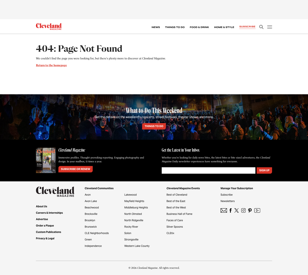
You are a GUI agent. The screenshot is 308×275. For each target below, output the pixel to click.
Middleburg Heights (136, 207)
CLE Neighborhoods (97, 233)
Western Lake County (137, 246)
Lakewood (130, 194)
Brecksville (91, 214)
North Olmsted (133, 214)
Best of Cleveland (177, 194)
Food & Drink (199, 27)
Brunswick (91, 226)
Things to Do (175, 27)
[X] (236, 210)
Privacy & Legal (45, 238)
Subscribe (247, 26)
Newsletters (228, 201)
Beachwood (92, 207)
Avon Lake (91, 201)
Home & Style (224, 27)
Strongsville (131, 239)
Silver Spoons (175, 226)
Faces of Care (175, 220)
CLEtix (170, 233)
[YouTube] (257, 210)
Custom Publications (48, 232)
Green (88, 239)
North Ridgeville (133, 220)
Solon (127, 233)
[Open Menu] (269, 27)
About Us (41, 206)
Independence (93, 246)
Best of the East (176, 201)
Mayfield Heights (134, 201)
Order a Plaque (45, 225)
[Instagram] (243, 210)
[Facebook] (231, 210)
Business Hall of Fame (179, 214)
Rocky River (131, 226)
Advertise (42, 219)
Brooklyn (90, 220)
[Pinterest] (250, 210)
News (156, 27)
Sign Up (264, 170)
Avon (88, 194)
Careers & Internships (49, 212)
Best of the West (176, 207)
